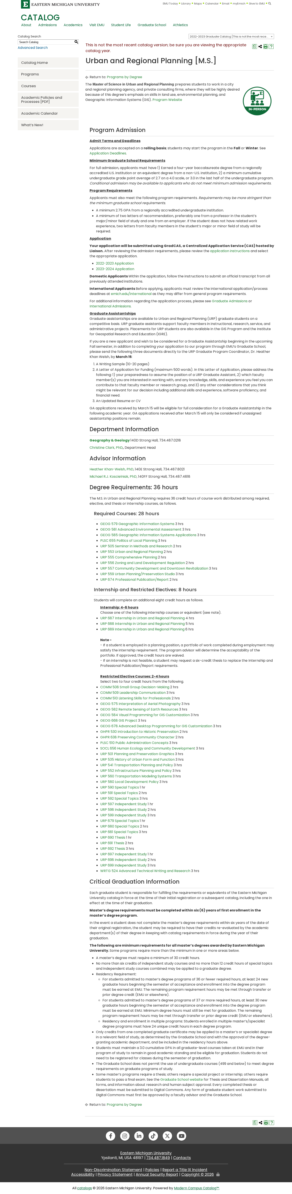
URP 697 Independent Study (123, 854)
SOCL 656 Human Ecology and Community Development (147, 748)
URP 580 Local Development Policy (129, 781)
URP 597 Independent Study (123, 804)
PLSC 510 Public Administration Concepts (134, 742)
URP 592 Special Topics (119, 798)
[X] (167, 1136)
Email (226, 3)
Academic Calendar (39, 113)
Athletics (180, 24)
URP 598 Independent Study (123, 809)
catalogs (84, 1188)
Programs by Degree (124, 77)
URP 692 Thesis (112, 848)
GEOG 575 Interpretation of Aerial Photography (140, 703)
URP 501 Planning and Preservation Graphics (137, 753)
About (26, 24)
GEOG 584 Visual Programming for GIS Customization (145, 714)
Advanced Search (33, 47)
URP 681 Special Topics (119, 831)
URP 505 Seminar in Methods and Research (136, 546)
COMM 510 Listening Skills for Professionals (135, 698)
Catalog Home (34, 62)
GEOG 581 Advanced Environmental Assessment (140, 529)
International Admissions (110, 306)
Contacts (182, 1157)
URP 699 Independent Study (123, 865)
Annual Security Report (157, 1174)
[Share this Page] (260, 46)
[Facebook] (110, 1136)
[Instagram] (125, 1136)
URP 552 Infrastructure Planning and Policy (136, 770)
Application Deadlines (108, 153)
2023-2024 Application (115, 268)
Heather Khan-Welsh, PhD (111, 469)
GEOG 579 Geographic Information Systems (137, 523)
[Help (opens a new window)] (271, 46)
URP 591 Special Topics (119, 792)
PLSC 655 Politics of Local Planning (128, 540)
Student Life (121, 24)
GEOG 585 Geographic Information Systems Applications (148, 535)
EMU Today (170, 3)
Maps (198, 3)
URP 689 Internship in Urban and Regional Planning (142, 629)
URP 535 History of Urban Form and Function (137, 759)
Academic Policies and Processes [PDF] (41, 99)
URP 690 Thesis (112, 837)
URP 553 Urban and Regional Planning (131, 551)
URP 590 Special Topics (119, 787)
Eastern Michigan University (146, 1153)
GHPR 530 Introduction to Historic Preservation (139, 731)
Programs (30, 74)
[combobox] (231, 36)
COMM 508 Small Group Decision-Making (134, 687)
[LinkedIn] (139, 1136)
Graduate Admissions (230, 301)
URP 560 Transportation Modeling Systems (136, 776)
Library (186, 3)
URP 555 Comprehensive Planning (128, 557)
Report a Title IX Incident (184, 1169)
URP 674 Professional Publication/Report (134, 579)
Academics (73, 24)
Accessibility (82, 1174)
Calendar (212, 3)
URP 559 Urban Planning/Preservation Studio (137, 574)
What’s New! (32, 124)
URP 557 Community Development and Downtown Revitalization (154, 568)
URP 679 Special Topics (119, 820)
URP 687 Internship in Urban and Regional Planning (142, 618)
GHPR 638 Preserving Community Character (137, 737)
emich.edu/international (131, 293)
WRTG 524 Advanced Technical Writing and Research (145, 870)
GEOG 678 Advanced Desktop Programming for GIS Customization (156, 726)
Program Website (167, 99)
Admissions (47, 24)
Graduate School (152, 24)
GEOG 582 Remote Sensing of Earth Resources (139, 709)
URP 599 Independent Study (123, 815)
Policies (152, 1169)
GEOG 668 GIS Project (118, 720)
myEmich (239, 3)
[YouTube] (181, 1136)
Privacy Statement (115, 1174)
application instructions (230, 250)
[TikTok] (153, 1136)
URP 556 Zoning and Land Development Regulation (142, 562)
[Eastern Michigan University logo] (60, 4)
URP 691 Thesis (112, 843)
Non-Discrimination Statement (113, 1169)
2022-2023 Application (115, 263)
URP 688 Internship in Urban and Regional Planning (142, 623)
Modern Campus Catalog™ (196, 1188)
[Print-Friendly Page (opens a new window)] (265, 46)
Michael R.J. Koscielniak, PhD (113, 476)
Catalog (40, 17)
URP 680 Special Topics (119, 826)
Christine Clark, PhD (106, 447)
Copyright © (197, 1174)
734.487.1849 (158, 1157)
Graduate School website (181, 1079)
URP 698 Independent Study (123, 859)
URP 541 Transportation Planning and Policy (136, 765)
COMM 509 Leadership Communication (133, 692)
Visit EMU (96, 24)
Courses (28, 85)
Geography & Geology (110, 440)
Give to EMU (257, 3)
